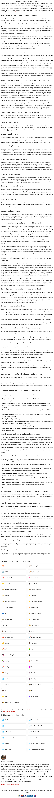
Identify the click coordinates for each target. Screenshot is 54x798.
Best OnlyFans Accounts (9, 711)
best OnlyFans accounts (30, 710)
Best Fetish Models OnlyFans (20, 12)
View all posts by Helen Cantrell (10, 784)
